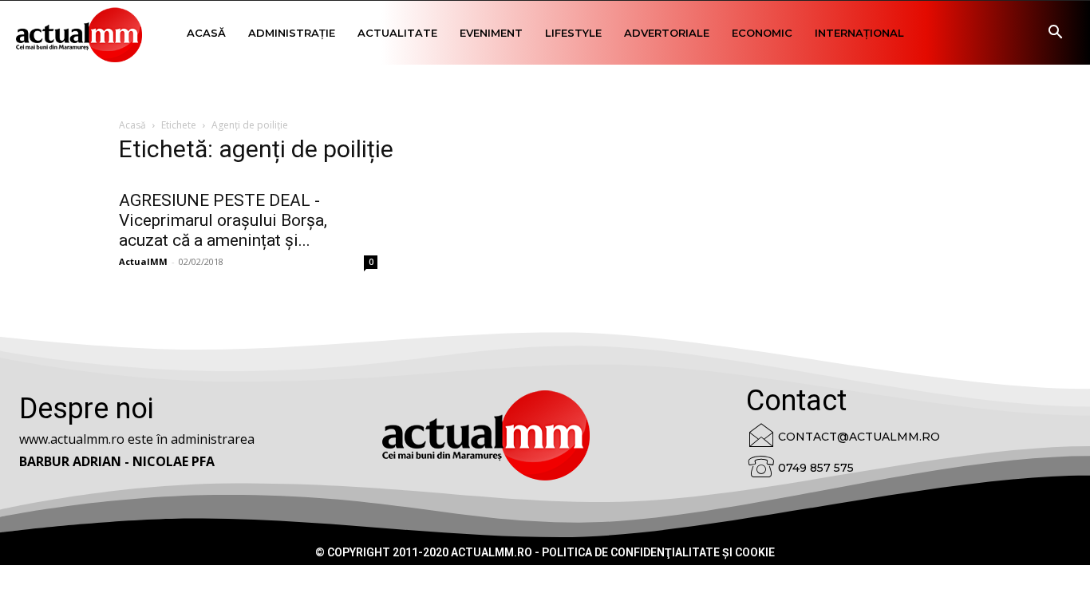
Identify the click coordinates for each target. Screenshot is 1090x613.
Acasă (206, 32)
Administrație (291, 32)
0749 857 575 (816, 468)
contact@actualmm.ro (859, 436)
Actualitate (397, 32)
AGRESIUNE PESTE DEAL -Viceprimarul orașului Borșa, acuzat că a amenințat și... (223, 220)
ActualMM (143, 261)
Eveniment (491, 32)
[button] (1055, 34)
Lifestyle (573, 32)
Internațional (859, 32)
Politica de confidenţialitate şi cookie (658, 552)
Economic (762, 32)
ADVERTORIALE (666, 32)
